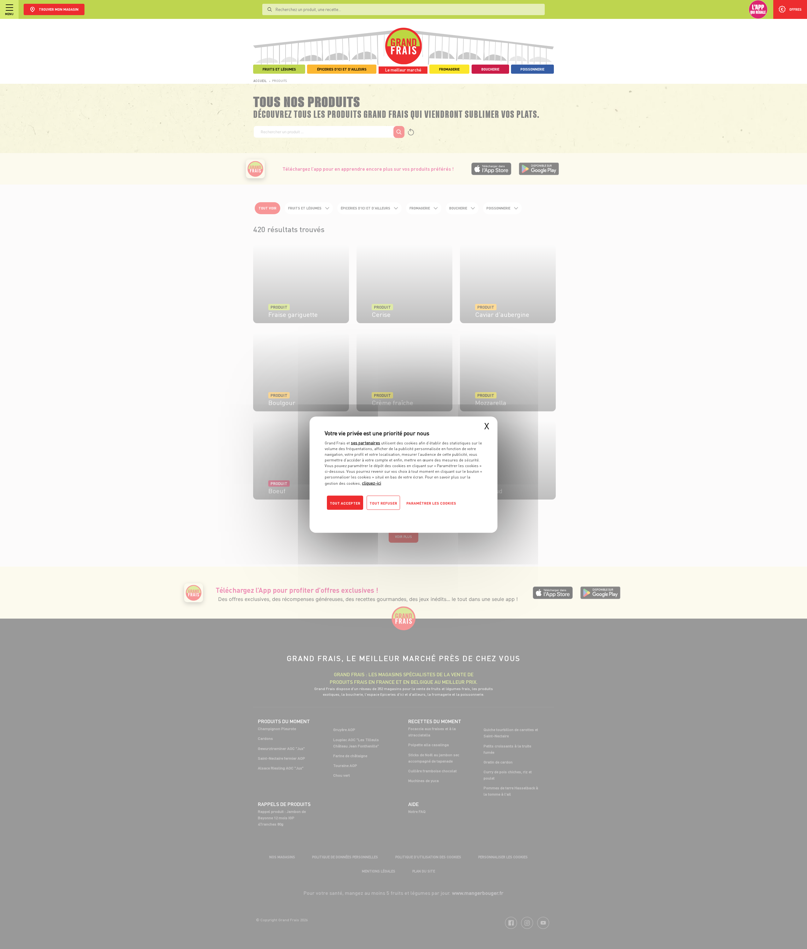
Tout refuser (383, 502)
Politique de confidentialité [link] (367, 515)
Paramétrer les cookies (431, 502)
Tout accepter (345, 502)
